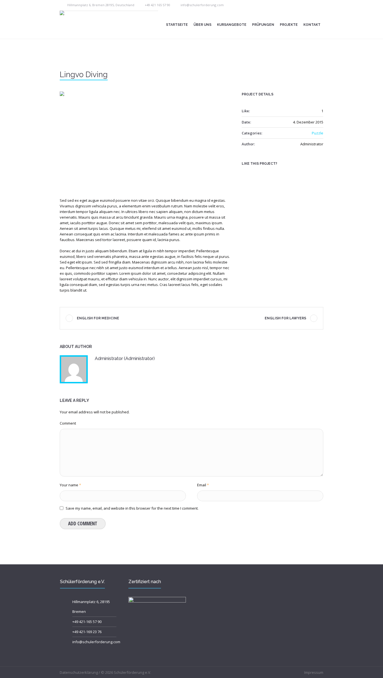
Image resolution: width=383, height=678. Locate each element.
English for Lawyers (285, 318)
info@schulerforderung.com (202, 5)
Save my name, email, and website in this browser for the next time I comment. (132, 508)
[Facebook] (245, 173)
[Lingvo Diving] (145, 139)
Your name (70, 484)
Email (203, 484)
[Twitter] (254, 173)
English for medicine (98, 318)
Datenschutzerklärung (79, 672)
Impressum (313, 672)
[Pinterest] (262, 173)
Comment (68, 423)
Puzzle (317, 133)
